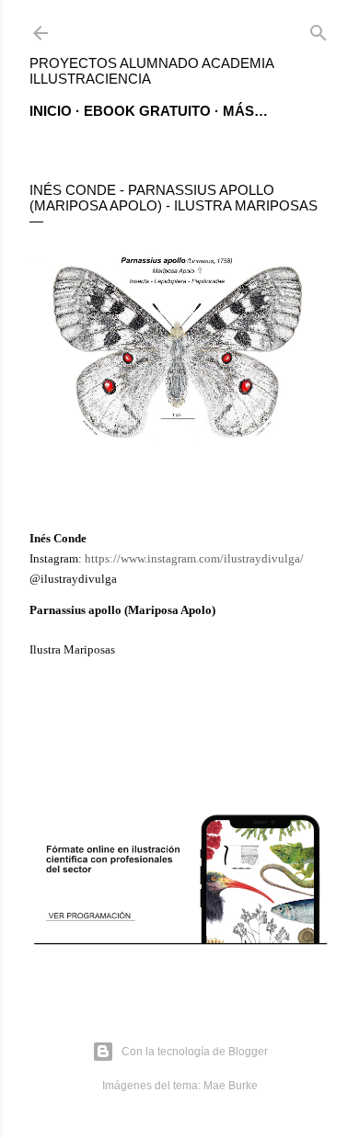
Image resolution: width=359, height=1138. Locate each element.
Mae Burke (230, 1085)
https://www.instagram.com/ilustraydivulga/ (194, 558)
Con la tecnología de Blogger (195, 1051)
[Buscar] (318, 29)
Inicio (50, 111)
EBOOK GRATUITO (147, 111)
